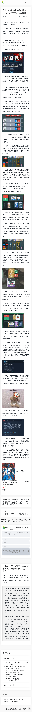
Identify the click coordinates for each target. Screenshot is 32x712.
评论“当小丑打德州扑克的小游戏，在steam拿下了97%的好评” (15, 521)
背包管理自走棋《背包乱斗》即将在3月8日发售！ (24, 514)
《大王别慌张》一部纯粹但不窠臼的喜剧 (8, 514)
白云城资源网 (15, 701)
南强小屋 (21, 699)
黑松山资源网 (7, 701)
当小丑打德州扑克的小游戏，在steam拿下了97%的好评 (17, 528)
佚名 (5, 16)
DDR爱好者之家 (13, 699)
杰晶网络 (6, 699)
